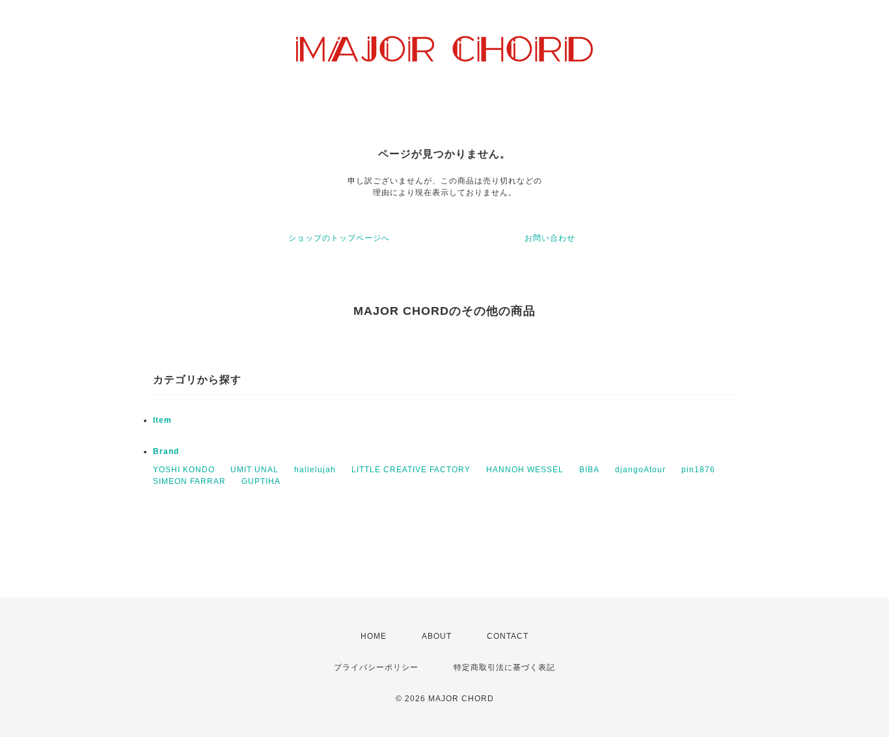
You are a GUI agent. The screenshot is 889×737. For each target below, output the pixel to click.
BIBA (589, 469)
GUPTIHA (260, 481)
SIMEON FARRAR (189, 481)
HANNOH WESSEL (525, 469)
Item (162, 420)
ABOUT (437, 636)
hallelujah (315, 469)
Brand (166, 451)
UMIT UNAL (254, 469)
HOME (374, 636)
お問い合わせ (550, 238)
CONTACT (507, 636)
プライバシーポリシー (376, 667)
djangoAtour (640, 469)
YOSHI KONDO (184, 469)
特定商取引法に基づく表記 (504, 667)
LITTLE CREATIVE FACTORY (411, 469)
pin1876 (698, 469)
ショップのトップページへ (339, 238)
